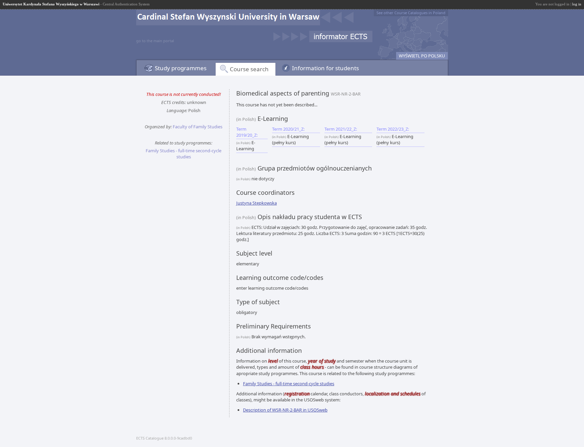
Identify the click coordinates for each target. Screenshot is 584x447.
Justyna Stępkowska (256, 203)
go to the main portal (155, 40)
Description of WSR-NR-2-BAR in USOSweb (285, 410)
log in (576, 4)
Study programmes (180, 68)
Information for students (325, 68)
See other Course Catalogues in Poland (410, 12)
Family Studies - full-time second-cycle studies (183, 154)
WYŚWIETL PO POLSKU (422, 56)
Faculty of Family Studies (197, 127)
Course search (249, 69)
